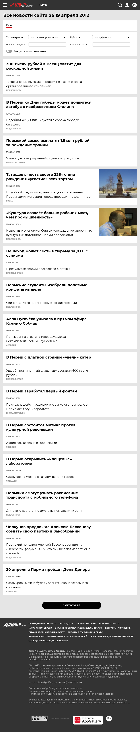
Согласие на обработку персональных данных (55, 688)
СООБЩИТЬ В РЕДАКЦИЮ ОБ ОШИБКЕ (48, 641)
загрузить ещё (71, 605)
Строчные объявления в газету (47, 632)
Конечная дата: (78, 44)
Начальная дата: (15, 44)
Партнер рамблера (60, 718)
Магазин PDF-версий (40, 628)
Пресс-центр (66, 624)
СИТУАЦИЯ (11, 481)
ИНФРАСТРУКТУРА (15, 163)
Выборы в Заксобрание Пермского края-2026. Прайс (58, 636)
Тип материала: (15, 37)
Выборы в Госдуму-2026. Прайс (85, 632)
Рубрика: (75, 37)
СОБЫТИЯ (11, 345)
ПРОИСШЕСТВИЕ (14, 273)
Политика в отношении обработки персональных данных (61, 691)
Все (9, 25)
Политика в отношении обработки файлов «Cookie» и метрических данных (71, 693)
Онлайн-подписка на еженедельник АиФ (78, 628)
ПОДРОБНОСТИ (13, 90)
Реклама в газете (109, 624)
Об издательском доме (42, 624)
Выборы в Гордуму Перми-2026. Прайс (112, 636)
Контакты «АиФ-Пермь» (118, 628)
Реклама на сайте (86, 624)
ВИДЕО (9, 201)
